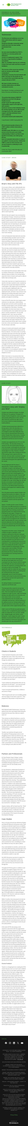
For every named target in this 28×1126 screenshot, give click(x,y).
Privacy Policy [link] (14, 1115)
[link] (14, 5)
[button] (3, 4)
